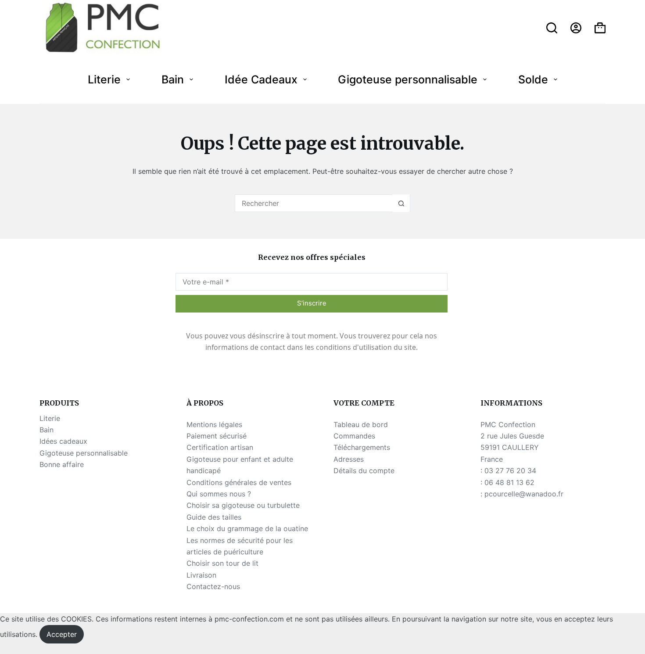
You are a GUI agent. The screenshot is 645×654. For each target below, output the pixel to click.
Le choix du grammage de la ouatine (247, 528)
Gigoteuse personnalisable (407, 79)
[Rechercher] (551, 27)
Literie (104, 79)
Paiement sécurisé (216, 435)
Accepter (62, 634)
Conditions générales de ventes (238, 482)
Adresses (348, 459)
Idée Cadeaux (261, 79)
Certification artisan (219, 447)
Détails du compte (363, 470)
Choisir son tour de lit (222, 563)
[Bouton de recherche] (401, 203)
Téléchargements (361, 447)
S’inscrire (311, 303)
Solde (533, 79)
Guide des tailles (213, 517)
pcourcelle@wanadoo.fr (523, 493)
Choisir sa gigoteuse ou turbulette (243, 505)
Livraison (201, 575)
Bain (172, 79)
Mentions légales (214, 424)
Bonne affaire (61, 464)
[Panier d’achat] (600, 27)
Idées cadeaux (63, 441)
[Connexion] (575, 27)
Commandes (354, 435)
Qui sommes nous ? (218, 493)
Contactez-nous (213, 586)
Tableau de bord (360, 424)
